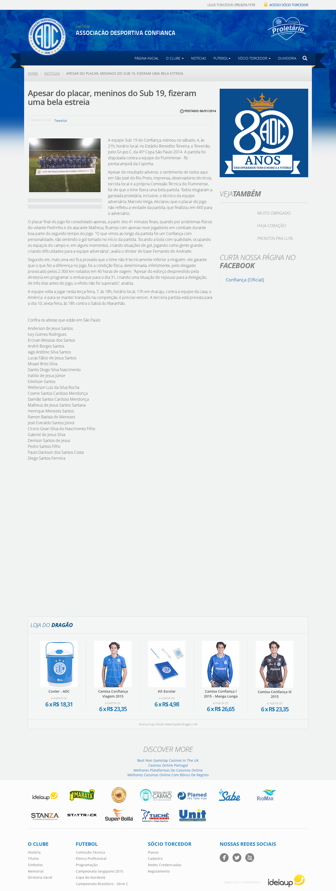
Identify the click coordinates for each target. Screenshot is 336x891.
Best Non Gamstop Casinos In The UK (168, 760)
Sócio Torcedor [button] (253, 58)
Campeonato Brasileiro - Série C (102, 883)
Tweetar (60, 120)
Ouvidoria (287, 58)
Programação (86, 864)
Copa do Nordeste (91, 877)
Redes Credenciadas (165, 864)
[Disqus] (120, 538)
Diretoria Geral (40, 877)
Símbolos (35, 864)
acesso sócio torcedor (288, 4)
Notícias (52, 73)
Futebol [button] (221, 58)
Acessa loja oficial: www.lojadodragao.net (168, 724)
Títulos (33, 858)
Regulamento (159, 871)
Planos (153, 852)
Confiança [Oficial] (245, 280)
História (34, 852)
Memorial (36, 871)
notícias (198, 58)
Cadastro (155, 858)
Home (33, 73)
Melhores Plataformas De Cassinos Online (168, 770)
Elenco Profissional (91, 858)
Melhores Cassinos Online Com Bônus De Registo (168, 775)
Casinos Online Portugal (168, 765)
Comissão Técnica (90, 852)
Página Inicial (147, 58)
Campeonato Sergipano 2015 (99, 871)
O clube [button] (173, 58)
